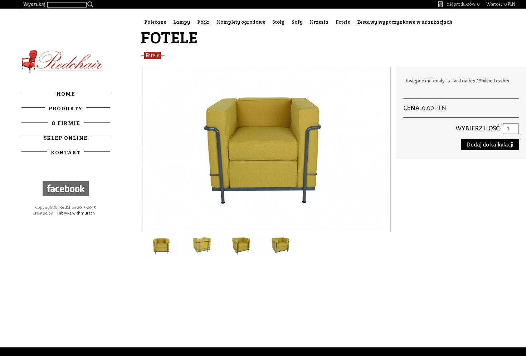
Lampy (181, 21)
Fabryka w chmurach (76, 213)
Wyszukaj (34, 4)
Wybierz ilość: (478, 128)
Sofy (297, 21)
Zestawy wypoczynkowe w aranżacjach (404, 21)
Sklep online (66, 137)
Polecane (155, 21)
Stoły (278, 21)
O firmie (66, 122)
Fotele (343, 21)
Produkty (66, 108)
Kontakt (66, 152)
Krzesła (319, 21)
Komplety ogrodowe (241, 21)
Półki (203, 21)
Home (66, 93)
